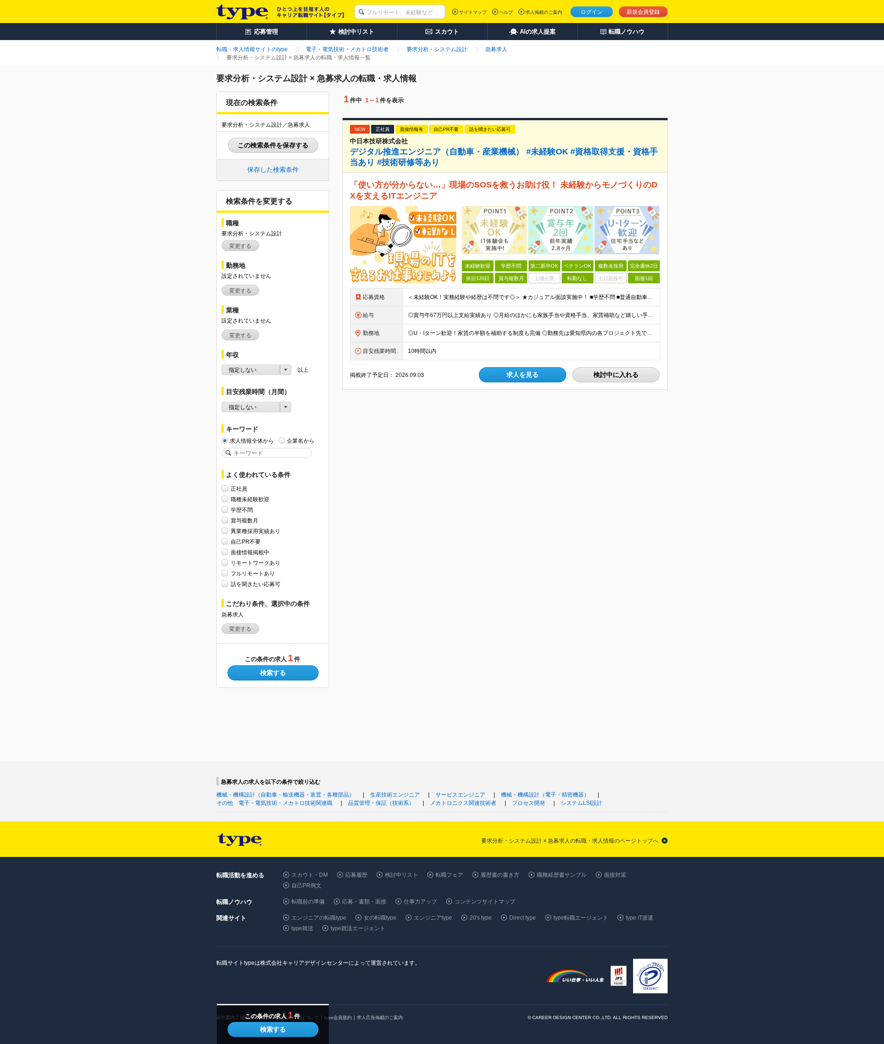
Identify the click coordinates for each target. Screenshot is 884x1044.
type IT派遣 (639, 918)
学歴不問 (242, 510)
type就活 (302, 928)
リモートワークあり (255, 563)
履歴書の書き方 (500, 875)
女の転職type (380, 918)
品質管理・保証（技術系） (381, 803)
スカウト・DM (309, 875)
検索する (273, 672)
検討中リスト (401, 875)
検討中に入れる (616, 374)
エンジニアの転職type (318, 918)
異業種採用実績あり (255, 531)
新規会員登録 (643, 12)
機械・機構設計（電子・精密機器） (545, 795)
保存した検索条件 (273, 169)
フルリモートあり (253, 573)
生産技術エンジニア (395, 795)
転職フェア (449, 875)
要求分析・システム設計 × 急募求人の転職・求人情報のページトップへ (569, 841)
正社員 (239, 489)
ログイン (592, 12)
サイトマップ (473, 12)
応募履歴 (356, 875)
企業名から (300, 441)
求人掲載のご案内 (543, 12)
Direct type (522, 918)
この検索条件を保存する (273, 145)
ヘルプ (506, 12)
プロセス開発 (528, 803)
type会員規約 (338, 1017)
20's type (481, 918)
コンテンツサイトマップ (484, 901)
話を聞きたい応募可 (255, 584)
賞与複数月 (244, 520)
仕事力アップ (420, 901)
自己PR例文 (306, 885)
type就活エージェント (358, 928)
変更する (240, 246)
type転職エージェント (580, 918)
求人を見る (522, 374)
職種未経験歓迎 (250, 499)
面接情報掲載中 (250, 552)
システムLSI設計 (581, 803)
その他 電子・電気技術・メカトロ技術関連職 (274, 803)
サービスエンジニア (460, 795)
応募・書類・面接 (364, 901)
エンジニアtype (433, 918)
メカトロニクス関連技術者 (463, 803)
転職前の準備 (308, 901)
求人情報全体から (252, 441)
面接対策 (615, 875)
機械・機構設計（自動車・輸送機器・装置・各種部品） (285, 795)
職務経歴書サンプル (562, 875)
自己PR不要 (246, 542)
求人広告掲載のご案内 (380, 1017)
